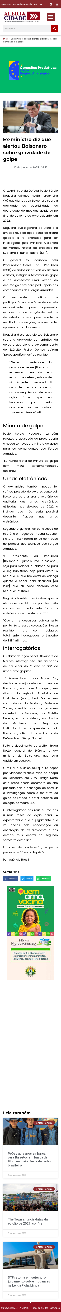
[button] (51, 17)
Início (6, 38)
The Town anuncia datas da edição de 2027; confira (28, 1221)
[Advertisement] (30, 1013)
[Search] (54, 28)
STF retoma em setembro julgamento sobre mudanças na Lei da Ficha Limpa (29, 1281)
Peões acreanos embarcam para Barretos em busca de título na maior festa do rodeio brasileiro (30, 1159)
